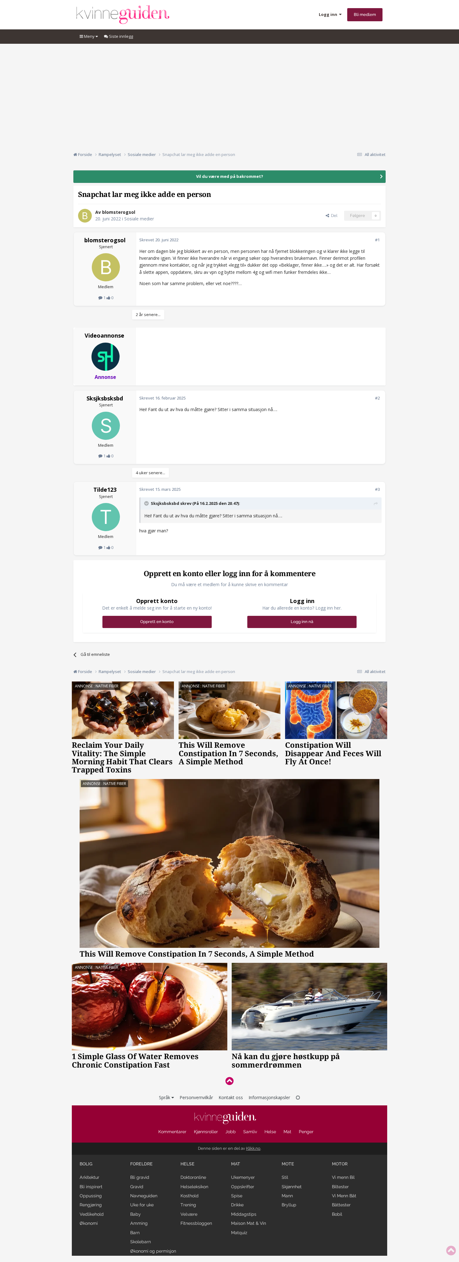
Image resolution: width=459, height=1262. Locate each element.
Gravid (136, 1186)
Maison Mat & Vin (248, 1223)
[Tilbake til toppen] (229, 1081)
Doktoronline (193, 1177)
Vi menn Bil (343, 1177)
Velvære (188, 1214)
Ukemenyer (243, 1177)
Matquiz (239, 1232)
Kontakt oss (231, 1097)
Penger (306, 1131)
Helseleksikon (194, 1186)
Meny (89, 36)
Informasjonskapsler (269, 1097)
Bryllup (289, 1204)
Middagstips (243, 1214)
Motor (340, 1163)
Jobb (230, 1131)
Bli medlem (365, 14)
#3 (377, 489)
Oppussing (91, 1195)
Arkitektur (89, 1177)
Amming (139, 1223)
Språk (165, 1097)
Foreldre (141, 1163)
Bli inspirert (91, 1186)
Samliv (250, 1131)
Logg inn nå (302, 621)
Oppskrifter (242, 1186)
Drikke (237, 1204)
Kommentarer (172, 1131)
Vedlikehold (92, 1214)
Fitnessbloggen (196, 1223)
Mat (287, 1131)
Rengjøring (91, 1204)
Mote (288, 1163)
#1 (377, 240)
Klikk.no (253, 1148)
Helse (270, 1131)
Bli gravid (139, 1177)
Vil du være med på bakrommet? (229, 176)
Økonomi (89, 1223)
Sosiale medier (139, 219)
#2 (377, 398)
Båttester (341, 1204)
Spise (236, 1195)
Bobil (337, 1214)
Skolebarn (140, 1241)
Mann (287, 1195)
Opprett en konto (157, 621)
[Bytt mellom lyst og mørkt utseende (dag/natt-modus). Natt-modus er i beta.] (298, 1097)
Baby (135, 1214)
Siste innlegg (120, 36)
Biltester (340, 1186)
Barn (135, 1232)
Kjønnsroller (206, 1131)
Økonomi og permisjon (153, 1251)
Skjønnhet (292, 1186)
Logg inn (329, 14)
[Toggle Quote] (147, 503)
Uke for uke (142, 1204)
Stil (285, 1177)
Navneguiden (143, 1195)
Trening (188, 1204)
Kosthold (189, 1195)
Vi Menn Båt (344, 1195)
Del (333, 215)
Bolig (86, 1163)
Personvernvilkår (196, 1097)
